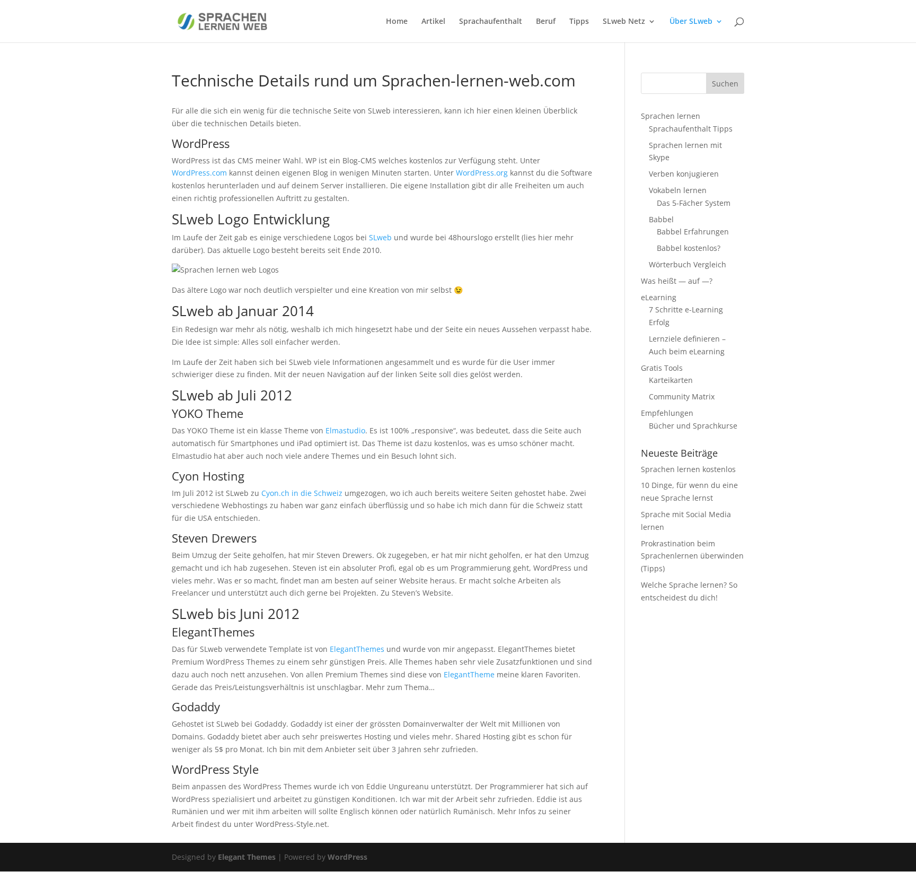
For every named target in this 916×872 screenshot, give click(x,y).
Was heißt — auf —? (676, 281)
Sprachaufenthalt (490, 22)
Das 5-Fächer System (693, 203)
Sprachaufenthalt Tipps (691, 129)
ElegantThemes (357, 649)
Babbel (661, 219)
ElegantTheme (469, 674)
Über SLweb (691, 22)
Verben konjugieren (684, 174)
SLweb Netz (624, 22)
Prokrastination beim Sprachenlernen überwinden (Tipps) (692, 556)
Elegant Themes (247, 857)
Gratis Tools (662, 368)
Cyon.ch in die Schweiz (301, 493)
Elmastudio (345, 430)
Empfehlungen (667, 413)
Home (397, 22)
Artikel (433, 22)
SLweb (380, 237)
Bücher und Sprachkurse (693, 426)
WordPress (347, 857)
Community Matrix (682, 396)
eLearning (658, 297)
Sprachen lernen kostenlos (688, 469)
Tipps (579, 22)
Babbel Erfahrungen (693, 231)
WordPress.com (199, 173)
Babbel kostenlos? (688, 248)
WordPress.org (482, 173)
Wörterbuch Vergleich (687, 264)
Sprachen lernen (670, 116)
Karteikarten (671, 380)
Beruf (546, 22)
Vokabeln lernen (678, 190)
